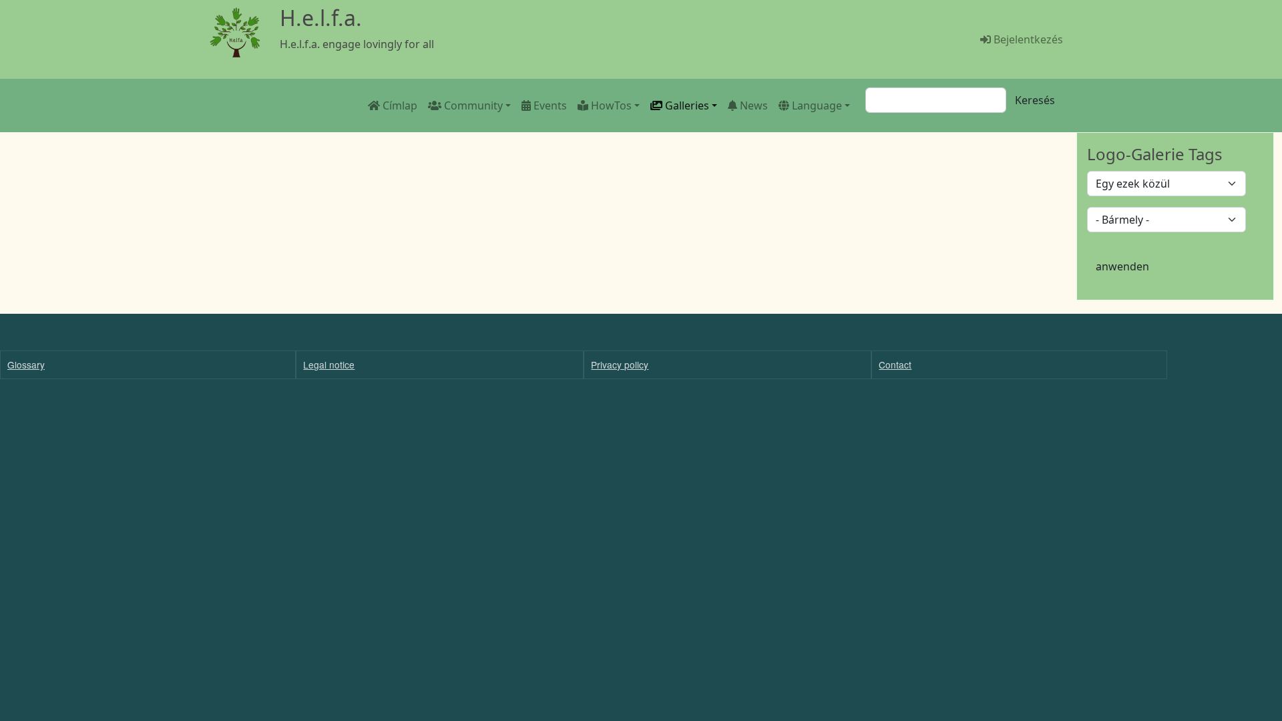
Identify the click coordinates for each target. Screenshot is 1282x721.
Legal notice (329, 364)
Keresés (1035, 100)
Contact (895, 364)
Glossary (26, 364)
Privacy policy (619, 364)
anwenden (1122, 266)
